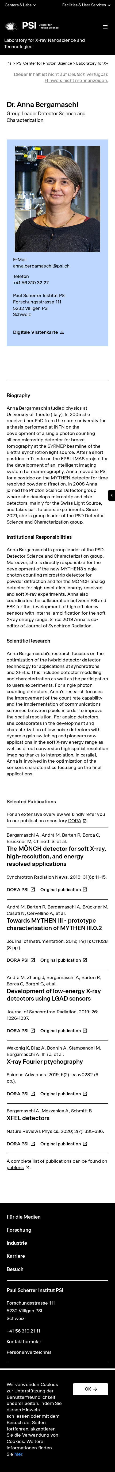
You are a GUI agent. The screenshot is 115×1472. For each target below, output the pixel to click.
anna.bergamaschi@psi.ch (41, 266)
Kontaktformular (24, 1341)
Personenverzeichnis (29, 1352)
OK (88, 1389)
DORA (18, 889)
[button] (111, 495)
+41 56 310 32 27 (31, 282)
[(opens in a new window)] (64, 886)
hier (18, 1454)
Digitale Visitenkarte (35, 332)
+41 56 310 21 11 (23, 1331)
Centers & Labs (18, 5)
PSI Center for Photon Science (44, 63)
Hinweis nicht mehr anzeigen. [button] (76, 80)
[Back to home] (31, 25)
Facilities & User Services (84, 5)
